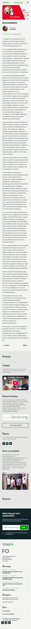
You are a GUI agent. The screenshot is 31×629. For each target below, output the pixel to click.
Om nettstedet (6, 611)
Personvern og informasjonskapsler (11, 618)
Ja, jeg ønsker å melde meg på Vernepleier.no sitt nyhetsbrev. (17, 533)
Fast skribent (12, 27)
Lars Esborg (12, 29)
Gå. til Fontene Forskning (15, 425)
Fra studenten (6, 34)
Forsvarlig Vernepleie (18, 2)
